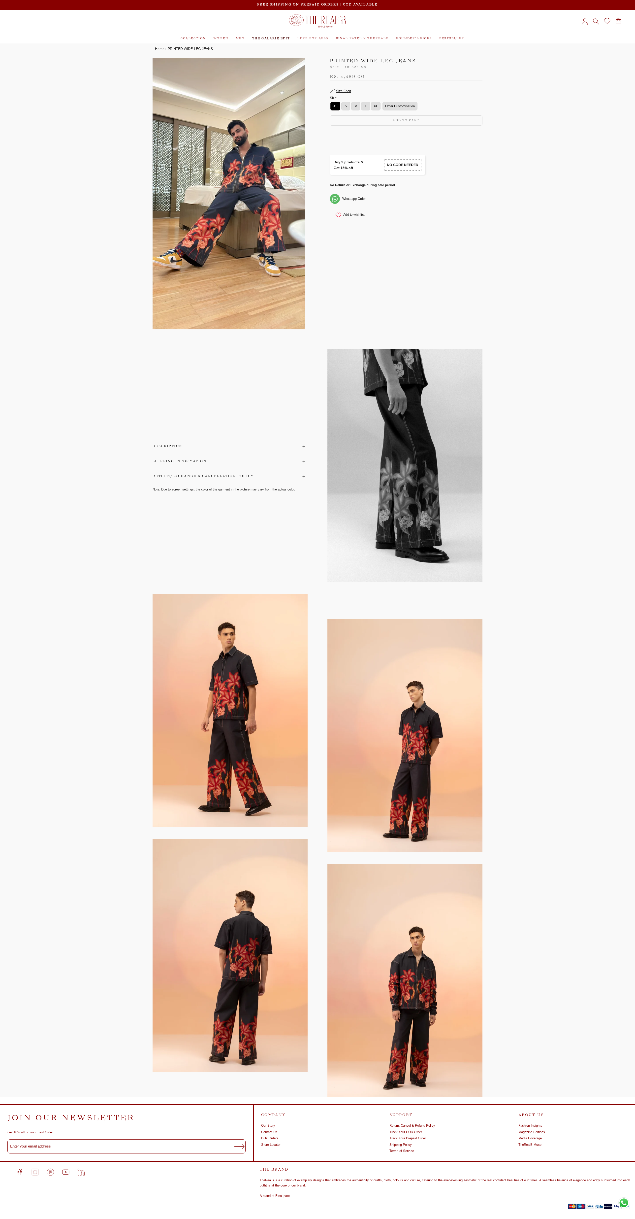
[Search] (596, 21)
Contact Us (269, 1132)
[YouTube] (65, 1172)
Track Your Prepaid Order (407, 1138)
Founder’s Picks (414, 38)
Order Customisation (400, 106)
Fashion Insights (530, 1125)
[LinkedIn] (81, 1172)
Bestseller (451, 38)
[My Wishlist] (607, 21)
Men (240, 38)
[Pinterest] (50, 1172)
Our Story (268, 1125)
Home (159, 49)
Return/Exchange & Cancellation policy (203, 476)
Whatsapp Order (354, 199)
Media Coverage (530, 1138)
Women (220, 38)
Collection (193, 38)
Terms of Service (401, 1151)
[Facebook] (19, 1172)
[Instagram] (35, 1172)
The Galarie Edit (271, 38)
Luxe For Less (312, 38)
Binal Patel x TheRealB (362, 38)
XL (376, 106)
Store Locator (271, 1145)
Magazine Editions (531, 1132)
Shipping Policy (400, 1145)
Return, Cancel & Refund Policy (412, 1125)
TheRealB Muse (529, 1145)
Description (167, 446)
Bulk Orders (269, 1138)
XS (335, 106)
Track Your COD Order (405, 1132)
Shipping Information (180, 461)
